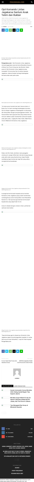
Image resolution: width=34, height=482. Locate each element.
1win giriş (19, 481)
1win (23, 481)
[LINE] (21, 30)
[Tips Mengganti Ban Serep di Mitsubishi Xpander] (5, 407)
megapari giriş (18, 479)
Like (31, 428)
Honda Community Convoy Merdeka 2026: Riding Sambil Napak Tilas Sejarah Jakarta (21, 392)
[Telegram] (17, 30)
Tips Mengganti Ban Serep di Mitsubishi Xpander (17, 456)
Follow (30, 432)
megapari (11, 479)
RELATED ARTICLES (7, 386)
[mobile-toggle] (2, 2)
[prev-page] (3, 413)
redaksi (5, 26)
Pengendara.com (6, 341)
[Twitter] (6, 30)
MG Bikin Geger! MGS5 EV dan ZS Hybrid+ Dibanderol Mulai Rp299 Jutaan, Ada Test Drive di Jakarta (20, 399)
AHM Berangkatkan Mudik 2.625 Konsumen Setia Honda (24, 361)
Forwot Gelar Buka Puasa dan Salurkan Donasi (9, 361)
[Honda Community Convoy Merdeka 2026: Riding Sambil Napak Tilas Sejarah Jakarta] (5, 392)
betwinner (2, 479)
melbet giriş (3, 481)
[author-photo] (17, 376)
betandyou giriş (26, 479)
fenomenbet (13, 481)
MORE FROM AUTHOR (19, 386)
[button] (32, 2)
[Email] (14, 30)
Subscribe (30, 436)
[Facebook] (3, 30)
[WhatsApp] (10, 30)
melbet (7, 479)
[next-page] (5, 413)
